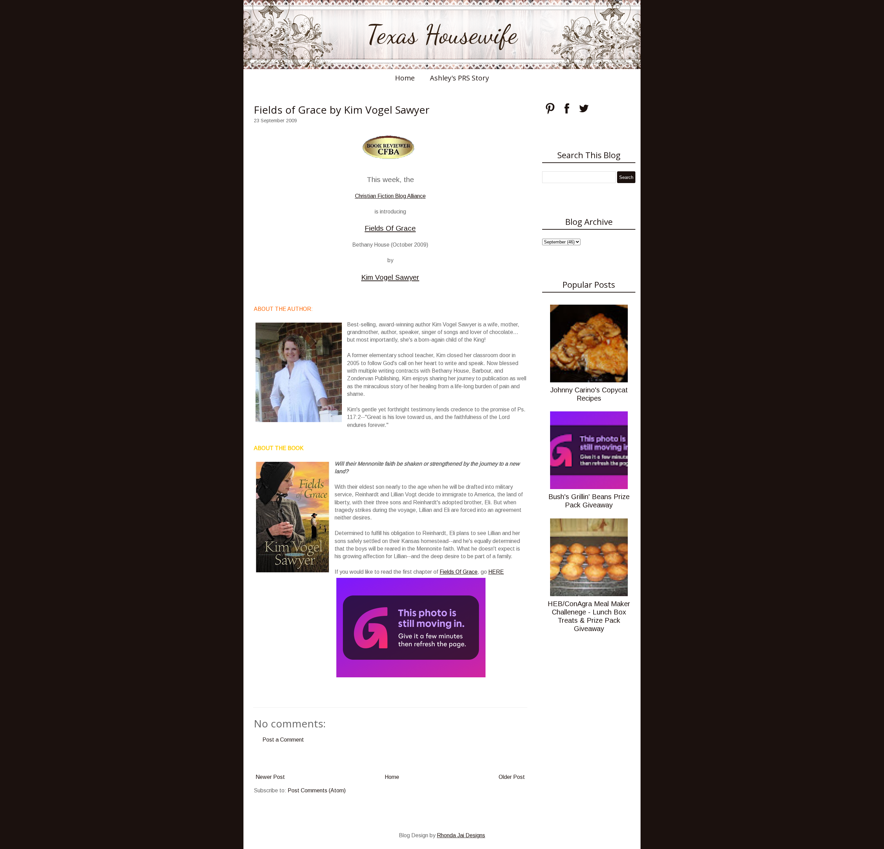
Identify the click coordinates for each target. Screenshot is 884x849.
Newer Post (270, 777)
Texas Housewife (442, 34)
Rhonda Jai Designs (461, 835)
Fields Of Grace (390, 228)
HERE (496, 572)
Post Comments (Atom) (317, 790)
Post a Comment (283, 740)
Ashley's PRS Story (459, 78)
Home (405, 78)
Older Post (512, 777)
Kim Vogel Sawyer (390, 277)
